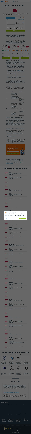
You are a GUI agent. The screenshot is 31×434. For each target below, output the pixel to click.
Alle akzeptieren (22, 218)
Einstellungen (6, 218)
